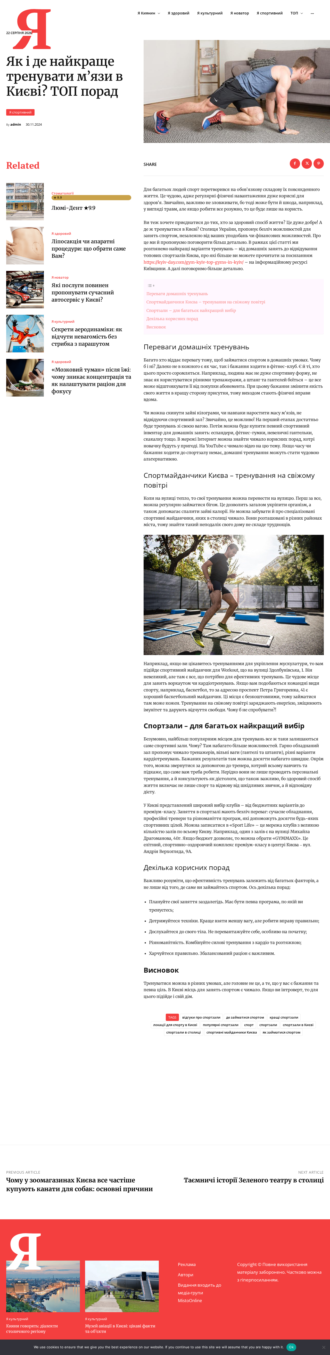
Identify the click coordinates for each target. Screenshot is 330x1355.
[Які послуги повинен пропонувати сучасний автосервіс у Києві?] (25, 290)
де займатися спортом (245, 1017)
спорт (249, 1024)
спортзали (268, 1024)
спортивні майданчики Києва (232, 1032)
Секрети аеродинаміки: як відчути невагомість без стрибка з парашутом (87, 336)
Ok (291, 1347)
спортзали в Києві (298, 1024)
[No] (323, 1347)
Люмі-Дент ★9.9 (73, 208)
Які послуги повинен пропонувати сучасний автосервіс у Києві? (83, 292)
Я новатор (60, 277)
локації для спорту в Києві (175, 1024)
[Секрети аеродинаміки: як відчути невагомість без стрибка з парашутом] (25, 333)
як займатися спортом (281, 1032)
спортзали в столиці (183, 1032)
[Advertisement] (234, 1082)
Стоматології (63, 193)
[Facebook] (295, 163)
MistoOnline (190, 1300)
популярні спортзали (220, 1024)
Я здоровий (61, 233)
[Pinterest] (319, 163)
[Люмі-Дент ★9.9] (25, 202)
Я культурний (63, 321)
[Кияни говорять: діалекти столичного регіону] (43, 1286)
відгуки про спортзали (201, 1017)
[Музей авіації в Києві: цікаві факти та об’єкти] (122, 1286)
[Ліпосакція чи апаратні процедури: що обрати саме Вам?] (25, 245)
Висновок (156, 327)
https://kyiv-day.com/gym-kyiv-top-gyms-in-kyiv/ (194, 262)
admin (15, 124)
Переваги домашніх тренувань (177, 293)
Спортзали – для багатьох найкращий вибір (191, 310)
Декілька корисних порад (172, 318)
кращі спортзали (284, 1017)
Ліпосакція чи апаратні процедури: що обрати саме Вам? (89, 248)
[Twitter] (307, 163)
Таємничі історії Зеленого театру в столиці (254, 1180)
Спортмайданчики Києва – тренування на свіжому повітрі (205, 302)
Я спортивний (20, 112)
